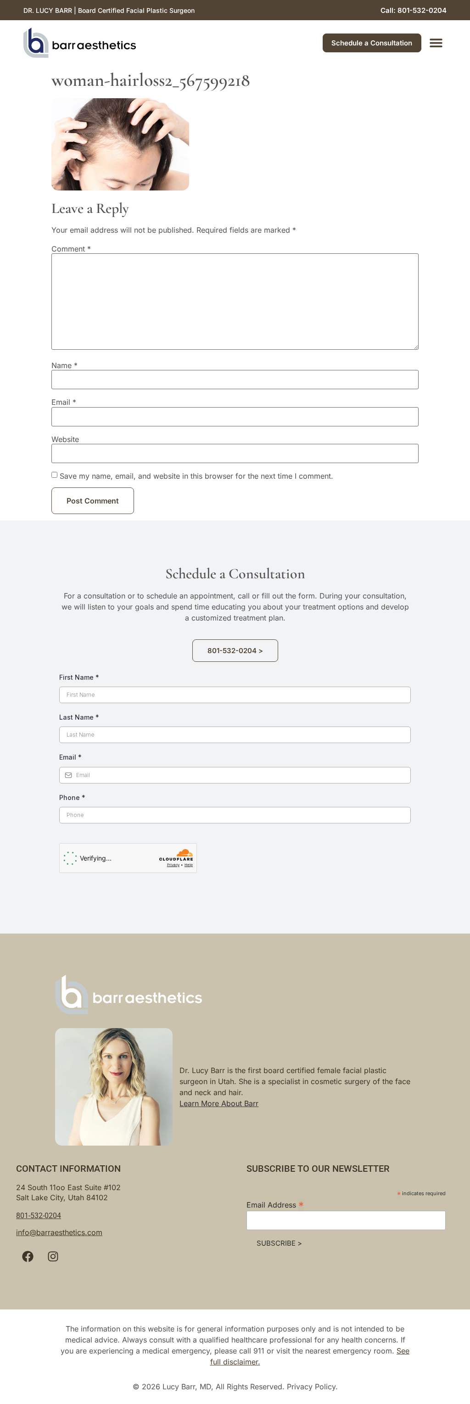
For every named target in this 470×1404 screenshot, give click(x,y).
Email (63, 402)
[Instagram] (52, 1256)
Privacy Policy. (312, 1386)
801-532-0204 (38, 1215)
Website (65, 439)
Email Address (275, 1204)
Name (64, 365)
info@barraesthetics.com (59, 1232)
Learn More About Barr (218, 1103)
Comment (71, 248)
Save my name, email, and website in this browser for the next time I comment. (196, 476)
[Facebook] (27, 1256)
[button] (436, 43)
